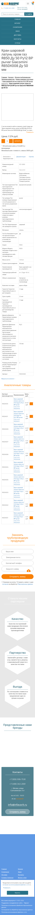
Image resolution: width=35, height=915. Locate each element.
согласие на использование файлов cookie (16, 885)
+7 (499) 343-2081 (8, 8)
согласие (5, 584)
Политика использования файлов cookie (14, 912)
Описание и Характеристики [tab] (8, 157)
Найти (29, 14)
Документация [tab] (21, 156)
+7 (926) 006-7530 (18, 779)
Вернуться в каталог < (8, 378)
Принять (17, 893)
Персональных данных (25, 584)
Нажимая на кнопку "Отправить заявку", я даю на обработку (17, 583)
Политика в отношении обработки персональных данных (16, 906)
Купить (18, 141)
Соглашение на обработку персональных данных (17, 909)
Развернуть (30, 132)
